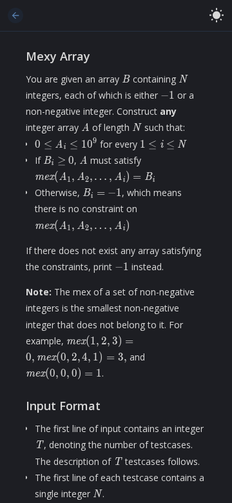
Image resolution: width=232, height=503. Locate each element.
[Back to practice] (15, 15)
